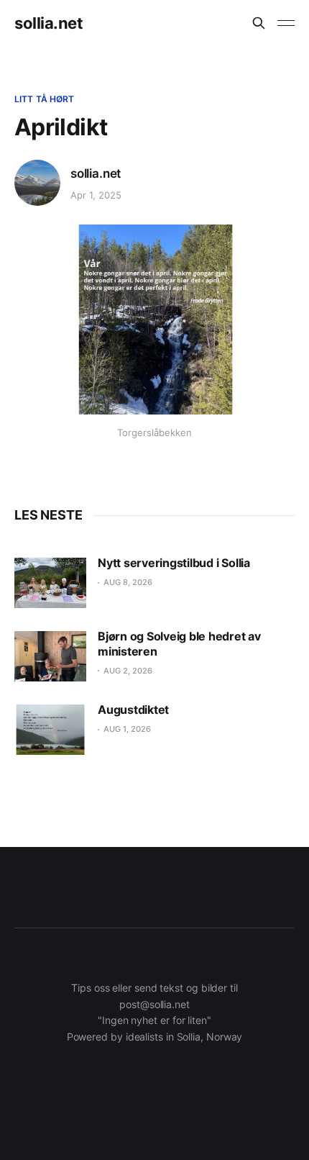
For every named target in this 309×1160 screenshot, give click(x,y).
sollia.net (48, 23)
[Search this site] (258, 23)
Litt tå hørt (44, 99)
